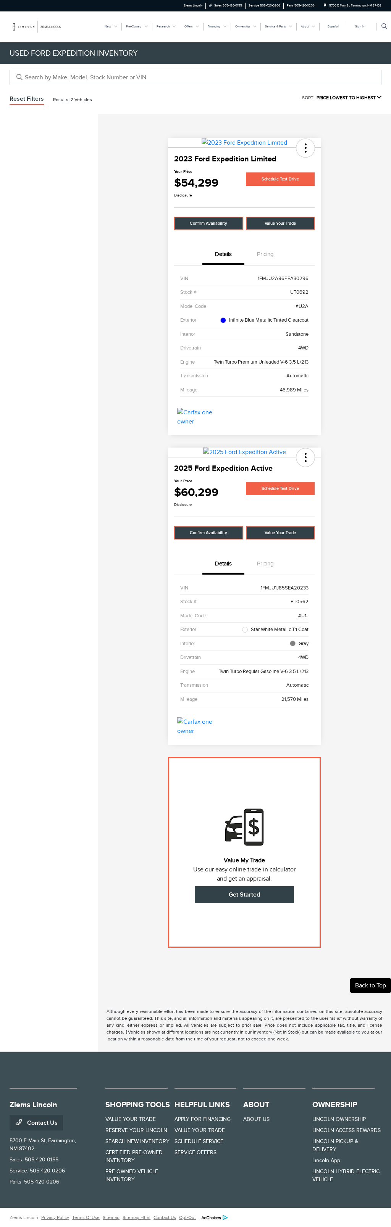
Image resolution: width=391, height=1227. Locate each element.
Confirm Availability (208, 223)
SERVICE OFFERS (195, 1152)
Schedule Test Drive (280, 179)
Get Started (244, 895)
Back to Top (370, 985)
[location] (325, 5)
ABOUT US (256, 1119)
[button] (305, 148)
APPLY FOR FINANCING (202, 1119)
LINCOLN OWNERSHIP (339, 1119)
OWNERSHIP (334, 1104)
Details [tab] (223, 254)
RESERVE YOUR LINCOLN (136, 1130)
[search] (384, 26)
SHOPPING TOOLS (137, 1104)
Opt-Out (187, 1217)
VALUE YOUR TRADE (130, 1119)
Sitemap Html (136, 1217)
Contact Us (42, 1123)
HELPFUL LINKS (202, 1104)
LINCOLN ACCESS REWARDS (346, 1130)
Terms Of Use (86, 1217)
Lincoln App (326, 1160)
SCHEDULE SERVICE (198, 1141)
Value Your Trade (280, 223)
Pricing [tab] (265, 254)
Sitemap (111, 1217)
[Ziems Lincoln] (44, 26)
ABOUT (256, 1104)
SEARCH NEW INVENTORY (137, 1141)
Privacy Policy (55, 1217)
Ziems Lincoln (24, 1217)
